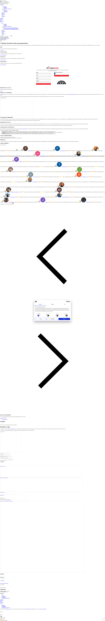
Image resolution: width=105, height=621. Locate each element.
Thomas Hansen (64, 166)
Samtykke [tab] (40, 304)
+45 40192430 (2, 580)
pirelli (77, 94)
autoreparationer (25, 128)
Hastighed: (37, 80)
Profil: (37, 75)
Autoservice (3, 605)
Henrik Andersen (42, 155)
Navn (1, 453)
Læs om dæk (2, 50)
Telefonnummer (2, 456)
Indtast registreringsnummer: (58, 72)
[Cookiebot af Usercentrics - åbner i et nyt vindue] (66, 301)
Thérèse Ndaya (30, 150)
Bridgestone (74, 94)
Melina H (14, 171)
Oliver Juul (34, 176)
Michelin (68, 94)
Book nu (1, 90)
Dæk (2, 23)
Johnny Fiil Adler (84, 171)
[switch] (48, 315)
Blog (2, 12)
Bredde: (37, 72)
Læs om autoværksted (3, 64)
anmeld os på (19, 150)
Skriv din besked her (3, 460)
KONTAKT (2, 38)
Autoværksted (4, 597)
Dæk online (5, 38)
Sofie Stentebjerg (83, 176)
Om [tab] (64, 304)
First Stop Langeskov (5, 419)
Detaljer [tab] (52, 304)
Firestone (71, 94)
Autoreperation (4, 596)
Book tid (8, 38)
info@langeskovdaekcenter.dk (4, 583)
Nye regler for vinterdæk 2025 (6, 598)
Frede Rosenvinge (62, 150)
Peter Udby (20, 161)
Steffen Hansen (83, 155)
